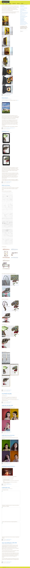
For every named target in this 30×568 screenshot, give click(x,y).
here (6, 395)
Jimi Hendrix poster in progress (8, 466)
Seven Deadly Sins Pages (7, 393)
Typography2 (22, 19)
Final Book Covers (5, 131)
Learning (22, 9)
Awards (10, 3)
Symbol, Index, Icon (6, 487)
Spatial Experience (23, 17)
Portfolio (14, 3)
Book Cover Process (6, 185)
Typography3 (22, 20)
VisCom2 (21, 23)
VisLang (24, 23)
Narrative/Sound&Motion (24, 12)
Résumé (18, 3)
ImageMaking (8, 94)
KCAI (10, 94)
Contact (22, 3)
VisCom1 (25, 22)
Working (24, 24)
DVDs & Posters (5, 97)
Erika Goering (7, 567)
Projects (21, 15)
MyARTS (21, 11)
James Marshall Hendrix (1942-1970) (9, 542)
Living (24, 9)
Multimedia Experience (23, 10)
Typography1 (22, 18)
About (6, 3)
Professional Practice (24, 14)
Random (24, 15)
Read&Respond (22, 16)
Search (22, 31)
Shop (26, 16)
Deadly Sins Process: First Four (8, 435)
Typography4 (22, 21)
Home (3, 3)
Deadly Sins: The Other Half (7, 405)
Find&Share (25, 4)
